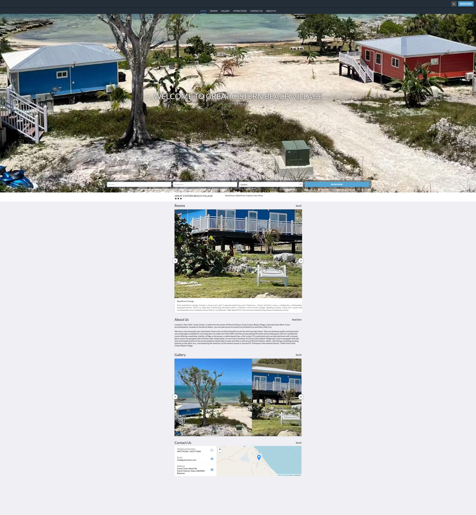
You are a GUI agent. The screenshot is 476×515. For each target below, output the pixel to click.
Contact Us (222, 497)
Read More (296, 319)
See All (298, 205)
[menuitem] (203, 11)
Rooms (221, 491)
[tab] (227, 485)
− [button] (220, 452)
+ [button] (220, 449)
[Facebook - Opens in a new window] (299, 490)
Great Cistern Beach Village (24, 4)
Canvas (298, 508)
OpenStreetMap (288, 475)
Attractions (222, 495)
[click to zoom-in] (213, 397)
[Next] (300, 260)
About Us (222, 499)
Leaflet (279, 475)
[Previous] (175, 260)
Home (220, 489)
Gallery (221, 493)
